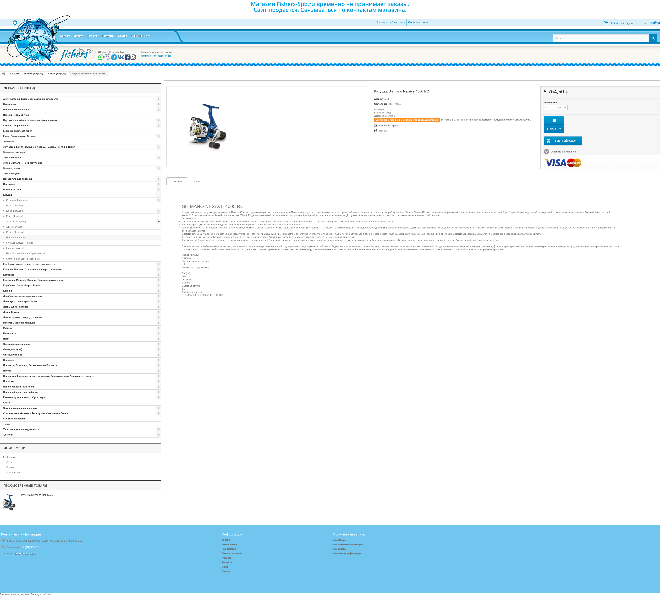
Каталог (65, 35)
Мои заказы (339, 540)
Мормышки (9, 333)
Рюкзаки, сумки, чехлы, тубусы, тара (24, 397)
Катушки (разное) (15, 248)
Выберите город (382, 112)
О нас (9, 462)
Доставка (92, 35)
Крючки (7, 290)
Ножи (6, 338)
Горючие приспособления (17, 131)
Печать (383, 130)
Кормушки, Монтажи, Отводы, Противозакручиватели (33, 280)
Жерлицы (8, 141)
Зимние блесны (12, 157)
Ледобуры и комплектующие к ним (22, 296)
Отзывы (197, 181)
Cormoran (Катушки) (16, 200)
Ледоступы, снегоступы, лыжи (20, 301)
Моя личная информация (347, 553)
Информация (15, 448)
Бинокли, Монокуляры (16, 109)
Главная (226, 557)
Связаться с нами (231, 553)
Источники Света (12, 189)
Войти (655, 23)
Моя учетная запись (349, 534)
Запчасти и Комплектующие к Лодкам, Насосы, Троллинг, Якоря (39, 147)
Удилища (8, 434)
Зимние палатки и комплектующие (22, 163)
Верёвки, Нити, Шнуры (16, 115)
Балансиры (9, 104)
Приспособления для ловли (19, 386)
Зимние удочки (11, 168)
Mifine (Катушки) (14, 216)
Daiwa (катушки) (14, 205)
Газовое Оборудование (16, 125)
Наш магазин (13, 472)
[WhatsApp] (101, 58)
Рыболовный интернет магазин (157, 52)
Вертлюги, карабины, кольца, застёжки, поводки (30, 120)
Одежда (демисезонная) (16, 344)
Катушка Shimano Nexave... (36, 494)
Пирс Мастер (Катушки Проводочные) (25, 253)
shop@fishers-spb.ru (112, 52)
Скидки (226, 540)
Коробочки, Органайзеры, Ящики (21, 285)
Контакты (108, 35)
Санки (6, 402)
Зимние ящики (11, 173)
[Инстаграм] (133, 58)
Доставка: (379, 115)
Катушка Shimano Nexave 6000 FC (512, 119)
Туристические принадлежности (21, 429)
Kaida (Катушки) (14, 211)
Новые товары (230, 544)
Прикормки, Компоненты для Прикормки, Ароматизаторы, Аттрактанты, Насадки (48, 376)
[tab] (176, 181)
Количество (550, 102)
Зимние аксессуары (14, 152)
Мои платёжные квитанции (347, 544)
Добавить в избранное (563, 151)
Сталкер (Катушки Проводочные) (23, 259)
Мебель (7, 328)
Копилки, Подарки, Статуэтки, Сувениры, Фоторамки (32, 269)
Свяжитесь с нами (418, 22)
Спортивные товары (14, 418)
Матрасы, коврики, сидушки (19, 322)
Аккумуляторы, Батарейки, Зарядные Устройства (30, 99)
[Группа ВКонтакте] (120, 58)
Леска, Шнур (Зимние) (15, 306)
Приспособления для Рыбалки (20, 392)
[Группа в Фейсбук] (127, 58)
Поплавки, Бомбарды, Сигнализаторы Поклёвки (30, 365)
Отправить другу (388, 125)
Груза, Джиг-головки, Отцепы (19, 136)
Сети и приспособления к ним (20, 408)
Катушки (8, 195)
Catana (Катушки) (15, 232)
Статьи (122, 35)
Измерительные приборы (17, 179)
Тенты (6, 424)
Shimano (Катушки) (16, 221)
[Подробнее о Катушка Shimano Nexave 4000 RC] (8, 502)
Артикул (378, 99)
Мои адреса (339, 549)
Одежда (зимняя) (12, 349)
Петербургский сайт (41, 594)
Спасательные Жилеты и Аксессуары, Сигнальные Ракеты (36, 413)
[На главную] (3, 74)
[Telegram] (114, 58)
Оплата (78, 35)
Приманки (8, 381)
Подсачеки (9, 360)
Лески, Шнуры (11, 312)
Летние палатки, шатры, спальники (22, 317)
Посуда (7, 370)
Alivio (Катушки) (14, 227)
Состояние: (380, 104)
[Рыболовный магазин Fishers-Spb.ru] (75, 54)
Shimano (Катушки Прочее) (20, 243)
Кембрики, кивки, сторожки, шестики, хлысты (29, 264)
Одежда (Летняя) (12, 354)
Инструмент (9, 184)
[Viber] (107, 58)
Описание (174, 181)
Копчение (8, 275)
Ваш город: (390, 22)
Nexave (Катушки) (15, 237)
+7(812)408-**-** (140, 35)
